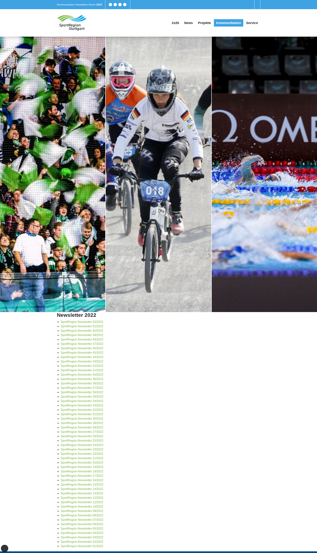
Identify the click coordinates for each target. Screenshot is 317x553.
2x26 (175, 23)
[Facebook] (110, 4)
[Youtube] (124, 4)
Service (252, 23)
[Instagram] (120, 4)
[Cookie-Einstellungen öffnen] (4, 548)
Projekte (204, 23)
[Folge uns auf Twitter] (115, 4)
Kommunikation (66, 4)
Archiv (92, 4)
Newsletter (82, 4)
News (188, 23)
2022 (99, 4)
